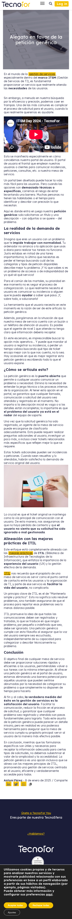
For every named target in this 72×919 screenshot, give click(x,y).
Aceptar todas (15, 905)
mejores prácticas (21, 553)
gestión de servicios (42, 74)
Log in (62, 4)
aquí (49, 894)
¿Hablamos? (36, 833)
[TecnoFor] (16, 3)
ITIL (7, 573)
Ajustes (12, 912)
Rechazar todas (41, 905)
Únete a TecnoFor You (36, 813)
